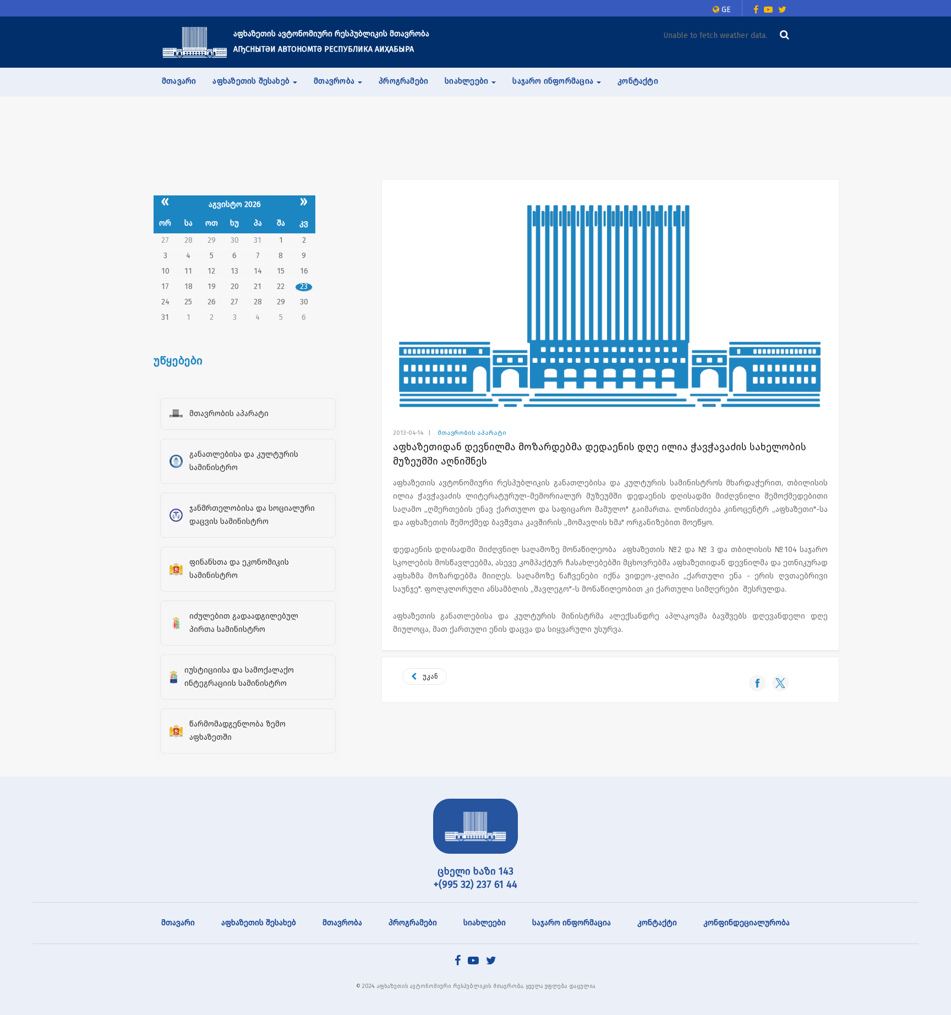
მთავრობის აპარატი (472, 432)
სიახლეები (484, 922)
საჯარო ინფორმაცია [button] (553, 81)
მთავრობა (342, 922)
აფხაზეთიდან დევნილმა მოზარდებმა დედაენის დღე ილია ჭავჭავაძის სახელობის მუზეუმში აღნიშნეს (599, 454)
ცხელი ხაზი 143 (475, 871)
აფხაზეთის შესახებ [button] (252, 81)
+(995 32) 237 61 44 (475, 884)
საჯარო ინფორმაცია (571, 922)
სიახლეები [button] (467, 81)
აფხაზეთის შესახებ (258, 922)
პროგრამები (403, 81)
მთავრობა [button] (335, 81)
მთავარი (179, 81)
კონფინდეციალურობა (746, 922)
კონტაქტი (637, 81)
